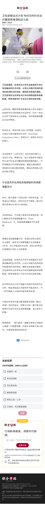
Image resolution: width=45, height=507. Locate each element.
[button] (31, 460)
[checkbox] (5, 461)
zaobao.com (18, 488)
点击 (29, 449)
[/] (22, 8)
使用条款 (31, 455)
